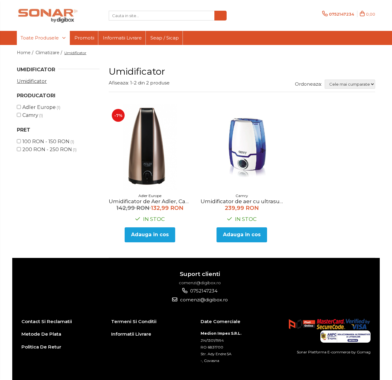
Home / (26, 52)
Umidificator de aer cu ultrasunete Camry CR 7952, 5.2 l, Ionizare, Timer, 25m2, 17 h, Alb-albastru (243, 201)
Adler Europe (39, 107)
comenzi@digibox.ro (203, 300)
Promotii (84, 38)
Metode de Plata (41, 334)
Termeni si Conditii (133, 321)
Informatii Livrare (122, 38)
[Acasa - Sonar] (47, 15)
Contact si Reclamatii (46, 321)
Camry (30, 115)
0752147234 (203, 291)
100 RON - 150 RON (46, 141)
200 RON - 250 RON (47, 149)
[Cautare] (220, 15)
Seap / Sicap (164, 38)
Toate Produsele (40, 38)
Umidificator (32, 81)
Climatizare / (49, 52)
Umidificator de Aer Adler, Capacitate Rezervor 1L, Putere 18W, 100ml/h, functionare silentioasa (151, 201)
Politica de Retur (41, 347)
